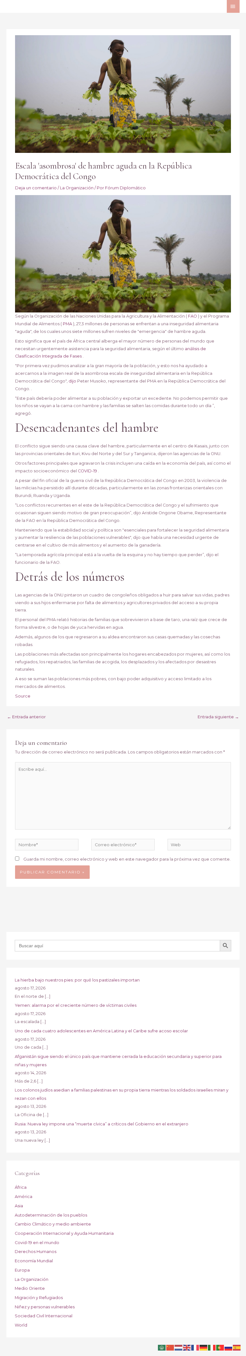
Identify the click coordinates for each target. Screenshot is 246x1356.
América (23, 1196)
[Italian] (212, 1347)
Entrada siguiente (218, 716)
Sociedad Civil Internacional (43, 1315)
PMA (67, 323)
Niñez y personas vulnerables (45, 1307)
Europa (22, 1270)
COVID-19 (87, 471)
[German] (204, 1347)
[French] (195, 1347)
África (21, 1187)
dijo (72, 381)
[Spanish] (237, 1347)
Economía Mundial (34, 1260)
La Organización (77, 187)
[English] (187, 1347)
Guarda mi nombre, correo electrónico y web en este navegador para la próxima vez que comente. (127, 859)
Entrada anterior (26, 716)
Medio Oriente (30, 1288)
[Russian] (229, 1347)
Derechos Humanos (35, 1251)
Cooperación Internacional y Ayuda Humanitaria (64, 1233)
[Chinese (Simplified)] (170, 1347)
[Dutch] (179, 1347)
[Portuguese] (220, 1347)
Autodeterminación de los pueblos (51, 1215)
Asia (19, 1205)
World (21, 1325)
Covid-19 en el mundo (37, 1242)
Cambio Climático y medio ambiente (53, 1224)
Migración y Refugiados (39, 1297)
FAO (192, 316)
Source (22, 696)
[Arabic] (162, 1347)
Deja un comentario (36, 187)
